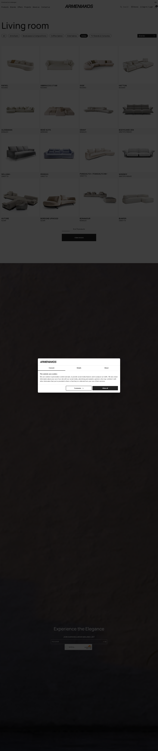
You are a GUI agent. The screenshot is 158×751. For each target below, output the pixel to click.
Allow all (105, 388)
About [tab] (106, 368)
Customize (77, 388)
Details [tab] (79, 368)
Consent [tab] (51, 368)
